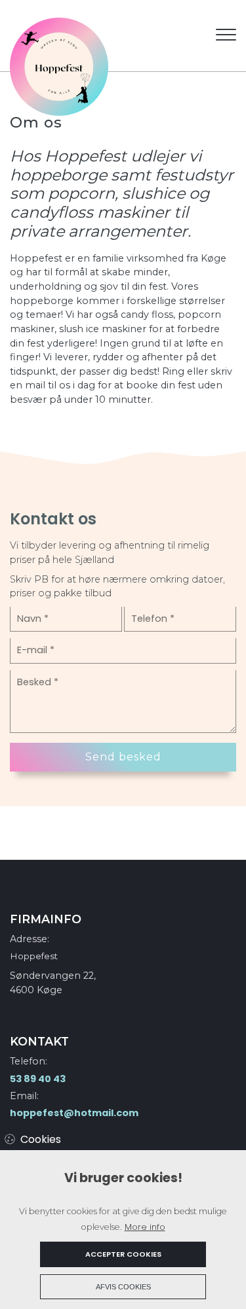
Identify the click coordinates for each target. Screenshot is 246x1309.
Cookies (40, 1139)
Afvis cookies (123, 1287)
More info (145, 1226)
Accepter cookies (123, 1254)
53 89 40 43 (38, 1078)
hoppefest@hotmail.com (74, 1112)
